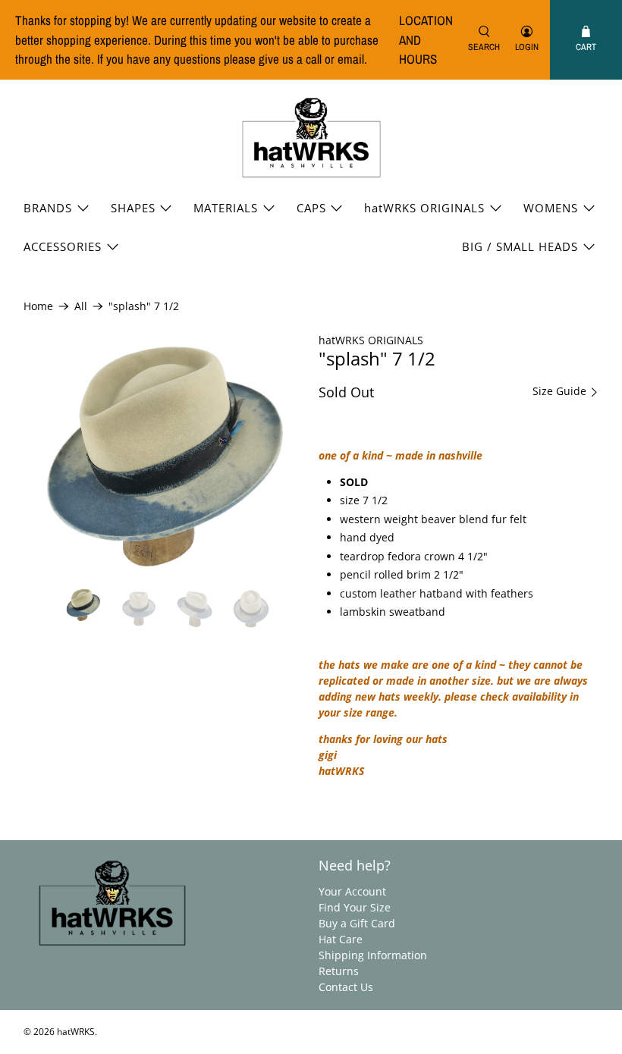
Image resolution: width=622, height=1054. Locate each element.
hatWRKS (76, 1031)
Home (38, 306)
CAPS (311, 207)
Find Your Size (355, 907)
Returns (339, 971)
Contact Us (346, 987)
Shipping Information (373, 955)
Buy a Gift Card (357, 923)
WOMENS (550, 207)
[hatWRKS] (311, 138)
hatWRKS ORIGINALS (424, 207)
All (80, 306)
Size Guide (560, 391)
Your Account (352, 891)
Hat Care (341, 939)
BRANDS (48, 207)
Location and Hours (426, 39)
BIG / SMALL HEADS (520, 246)
